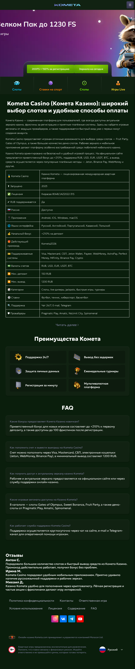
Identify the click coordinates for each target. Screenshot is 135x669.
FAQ (94, 608)
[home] (67, 5)
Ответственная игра (93, 600)
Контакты (66, 600)
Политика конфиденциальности (31, 600)
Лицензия (55, 608)
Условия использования (26, 608)
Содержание (76, 608)
